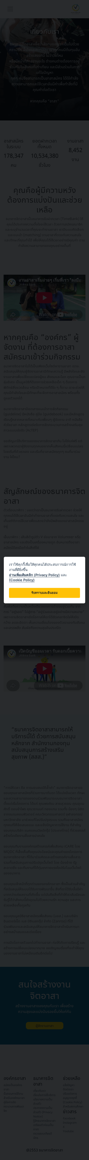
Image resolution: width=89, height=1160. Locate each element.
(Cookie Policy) (22, 580)
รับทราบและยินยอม (44, 593)
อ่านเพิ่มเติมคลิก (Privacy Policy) (34, 575)
